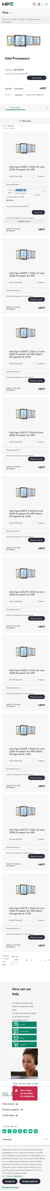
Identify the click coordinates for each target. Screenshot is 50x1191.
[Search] (34, 4)
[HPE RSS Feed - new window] (36, 1131)
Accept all (9, 1181)
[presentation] (47, 108)
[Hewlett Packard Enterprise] (7, 4)
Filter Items (26, 121)
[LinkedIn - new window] (4, 1131)
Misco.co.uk (17, 197)
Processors (21, 19)
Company (7, 1139)
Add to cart (38, 212)
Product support (24, 1031)
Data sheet (8, 88)
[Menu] (46, 4)
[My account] (39, 4)
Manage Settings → (11, 1187)
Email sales (8, 1115)
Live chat (22, 1024)
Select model (36, 78)
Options (14, 19)
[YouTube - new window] (30, 1131)
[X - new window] (10, 1131)
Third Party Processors (33, 19)
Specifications (18, 88)
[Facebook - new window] (25, 1131)
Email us (22, 1038)
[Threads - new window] (20, 1131)
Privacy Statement (14, 1176)
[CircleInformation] (23, 197)
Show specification (12, 184)
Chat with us (19, 94)
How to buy (23, 1044)
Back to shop (6, 19)
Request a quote (24, 221)
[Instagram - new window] (15, 1131)
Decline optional (29, 1181)
